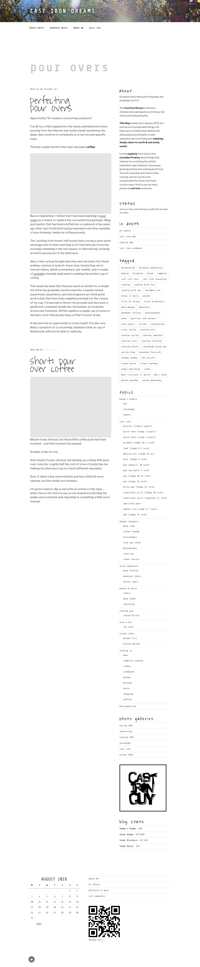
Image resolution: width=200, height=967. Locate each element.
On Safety (125, 231)
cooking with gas (131, 290)
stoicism (128, 554)
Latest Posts (36, 28)
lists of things (130, 301)
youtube (39, 273)
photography (130, 548)
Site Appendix (97, 896)
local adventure (129, 566)
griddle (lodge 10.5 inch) (139, 443)
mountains (144, 307)
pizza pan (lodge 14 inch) (139, 487)
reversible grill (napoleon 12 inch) (145, 498)
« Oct (38, 923)
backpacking (128, 268)
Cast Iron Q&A (128, 236)
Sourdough (125, 743)
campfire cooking (133, 660)
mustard (127, 683)
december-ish (152, 290)
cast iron (125, 421)
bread (150, 273)
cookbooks (129, 672)
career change (131, 531)
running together (153, 335)
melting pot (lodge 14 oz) (139, 454)
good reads (129, 598)
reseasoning (157, 324)
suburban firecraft (150, 352)
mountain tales (132, 576)
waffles (127, 699)
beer (125, 655)
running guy (126, 611)
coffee (127, 666)
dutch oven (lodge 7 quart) (139, 431)
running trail (129, 341)
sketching (129, 604)
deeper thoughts (129, 521)
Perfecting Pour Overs (51, 104)
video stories (131, 559)
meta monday (128, 307)
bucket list (130, 638)
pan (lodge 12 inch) (135, 481)
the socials (148, 358)
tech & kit (126, 622)
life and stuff (132, 542)
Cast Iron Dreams (63, 11)
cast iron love (130, 279)
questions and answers (143, 318)
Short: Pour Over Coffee (52, 365)
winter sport (130, 582)
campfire (162, 273)
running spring (130, 335)
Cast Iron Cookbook (131, 248)
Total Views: (128, 834)
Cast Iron (125, 749)
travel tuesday (149, 363)
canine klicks (131, 615)
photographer (152, 313)
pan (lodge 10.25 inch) (137, 476)
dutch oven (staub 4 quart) (139, 437)
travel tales (127, 633)
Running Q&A (126, 242)
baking (125, 273)
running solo (147, 329)
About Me (78, 28)
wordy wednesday (152, 380)
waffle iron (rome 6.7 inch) (140, 509)
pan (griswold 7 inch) (136, 470)
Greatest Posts (59, 28)
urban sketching (130, 369)
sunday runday (129, 358)
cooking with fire (144, 284)
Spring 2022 (126, 725)
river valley (128, 329)
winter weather (130, 380)
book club (129, 526)
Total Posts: (128, 846)
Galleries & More (99, 890)
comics (127, 593)
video (147, 369)
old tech (128, 627)
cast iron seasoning (155, 279)
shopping (128, 694)
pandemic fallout (131, 313)
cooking (125, 284)
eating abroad (131, 644)
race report (128, 324)
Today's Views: (129, 828)
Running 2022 (127, 737)
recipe (143, 324)
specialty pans (132, 503)
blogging (138, 273)
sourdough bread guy (155, 346)
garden (146, 296)
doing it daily (130, 296)
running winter (130, 346)
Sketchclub (126, 731)
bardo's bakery (128, 399)
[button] (70, 183)
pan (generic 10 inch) (136, 465)
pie (125, 403)
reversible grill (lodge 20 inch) (143, 492)
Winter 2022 (126, 755)
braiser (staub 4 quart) (137, 426)
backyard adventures (151, 268)
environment (130, 537)
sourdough (129, 409)
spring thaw (128, 352)
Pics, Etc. (95, 28)
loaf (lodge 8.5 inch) (136, 448)
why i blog (160, 375)
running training (152, 341)
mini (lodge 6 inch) (135, 459)
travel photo (128, 363)
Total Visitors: (130, 840)
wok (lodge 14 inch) (135, 514)
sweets (127, 415)
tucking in (126, 650)
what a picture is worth (135, 375)
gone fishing (130, 570)
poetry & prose (128, 588)
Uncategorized (128, 706)
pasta (126, 688)
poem (123, 318)
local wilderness (154, 301)
